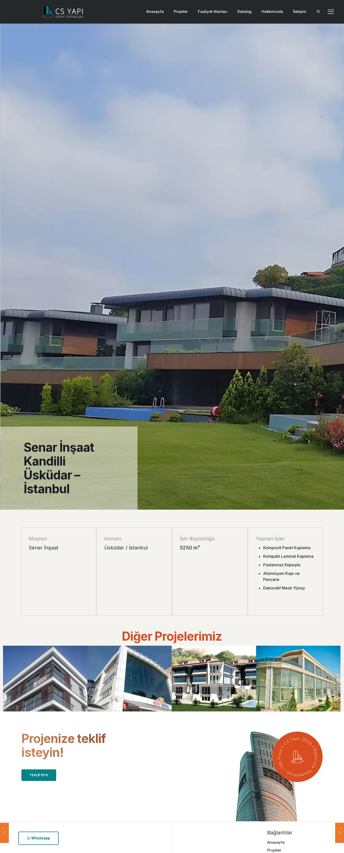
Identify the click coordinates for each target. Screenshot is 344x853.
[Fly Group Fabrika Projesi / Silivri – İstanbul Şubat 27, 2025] (339, 833)
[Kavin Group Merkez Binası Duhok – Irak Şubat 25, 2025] (4, 833)
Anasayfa (276, 842)
